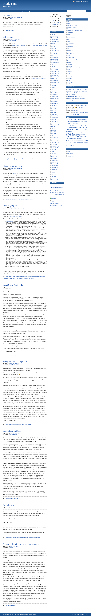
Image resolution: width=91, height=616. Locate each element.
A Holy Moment (71, 94)
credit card (20, 199)
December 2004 (55, 162)
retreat (80, 140)
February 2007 (54, 137)
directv (36, 276)
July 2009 (53, 85)
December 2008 (55, 98)
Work (68, 80)
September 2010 (55, 77)
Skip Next (61, 192)
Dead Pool (69, 34)
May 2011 (53, 64)
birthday (8, 276)
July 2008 (53, 107)
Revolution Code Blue (18, 614)
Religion (11, 40)
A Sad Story (84, 105)
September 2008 (55, 103)
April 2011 (53, 66)
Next (62, 189)
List (54, 189)
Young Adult (18, 364)
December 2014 (55, 38)
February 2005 (54, 158)
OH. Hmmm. (8, 37)
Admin (10, 18)
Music (68, 55)
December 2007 (55, 119)
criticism (10, 537)
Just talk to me (9, 505)
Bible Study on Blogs (12, 431)
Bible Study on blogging (15, 216)
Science (69, 62)
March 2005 (54, 156)
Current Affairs (70, 32)
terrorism (86, 142)
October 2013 (54, 52)
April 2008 (53, 112)
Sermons (69, 66)
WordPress (81, 614)
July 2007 (53, 128)
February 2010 (54, 80)
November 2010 (55, 73)
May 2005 (53, 153)
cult (16, 158)
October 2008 (54, 101)
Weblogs (15, 434)
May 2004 (53, 174)
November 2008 (55, 100)
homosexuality (73, 127)
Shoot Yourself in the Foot (73, 68)
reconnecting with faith (72, 140)
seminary (85, 140)
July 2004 (53, 171)
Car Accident (9, 221)
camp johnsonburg (10, 158)
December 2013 (55, 48)
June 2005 (53, 151)
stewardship (80, 142)
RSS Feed (77, 1)
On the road (8, 15)
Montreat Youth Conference (18, 45)
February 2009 (54, 94)
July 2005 (53, 149)
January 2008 (54, 117)
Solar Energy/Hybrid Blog (23, 11)
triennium (11, 159)
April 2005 (53, 155)
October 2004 (54, 165)
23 (55, 24)
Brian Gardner (32, 614)
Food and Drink (71, 43)
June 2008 (53, 108)
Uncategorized (70, 75)
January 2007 (54, 139)
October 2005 (54, 148)
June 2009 (53, 87)
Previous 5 (57, 190)
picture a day (76, 134)
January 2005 (54, 160)
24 (57, 24)
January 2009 (54, 96)
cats (86, 121)
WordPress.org (70, 156)
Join (51, 189)
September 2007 (55, 124)
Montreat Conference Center (40, 45)
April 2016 (53, 34)
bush (67, 121)
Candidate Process (72, 27)
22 (54, 24)
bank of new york (10, 199)
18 (58, 22)
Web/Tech (69, 76)
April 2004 (53, 176)
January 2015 (54, 36)
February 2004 (54, 179)
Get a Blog (75, 614)
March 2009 (54, 93)
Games (69, 45)
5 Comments (17, 39)
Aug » (54, 29)
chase (15, 199)
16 (55, 22)
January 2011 (54, 69)
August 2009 (54, 84)
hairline (16, 424)
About (11, 11)
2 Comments (16, 546)
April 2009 (53, 91)
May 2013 (53, 55)
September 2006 (55, 146)
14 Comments (16, 433)
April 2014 (53, 46)
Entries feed (70, 153)
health (67, 127)
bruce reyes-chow (82, 119)
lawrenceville (36, 158)
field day (40, 276)
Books (68, 23)
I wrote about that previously (39, 78)
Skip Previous (55, 192)
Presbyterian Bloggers (57, 187)
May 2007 (53, 132)
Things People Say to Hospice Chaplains (77, 89)
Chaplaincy (70, 29)
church (13, 354)
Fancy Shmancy (71, 37)
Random (52, 190)
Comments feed (71, 155)
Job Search (70, 50)
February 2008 (54, 116)
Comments (85, 1)
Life (10, 169)
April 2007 (53, 133)
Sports (68, 69)
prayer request (82, 134)
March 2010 (54, 78)
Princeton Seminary (72, 59)
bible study (8, 498)
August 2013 (54, 53)
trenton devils (73, 144)
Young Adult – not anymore (15, 361)
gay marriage (77, 125)
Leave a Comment (18, 17)
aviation (68, 119)
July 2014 (53, 43)
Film (68, 39)
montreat (11, 30)
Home (5, 11)
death (78, 123)
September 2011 (55, 62)
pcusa (45, 158)
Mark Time (10, 3)
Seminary (69, 64)
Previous (58, 189)
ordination (84, 131)
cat (29, 276)
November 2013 (55, 50)
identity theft (26, 199)
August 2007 (54, 126)
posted (14, 173)
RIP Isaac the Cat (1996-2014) (74, 96)
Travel (68, 73)
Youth (14, 40)
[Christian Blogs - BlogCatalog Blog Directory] (57, 205)
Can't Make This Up (72, 25)
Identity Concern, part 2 (13, 166)
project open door (77, 138)
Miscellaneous (70, 53)
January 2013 (54, 59)
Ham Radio (11, 208)
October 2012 (54, 61)
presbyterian (6, 159)
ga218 (72, 125)
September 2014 (55, 41)
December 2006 (55, 140)
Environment (70, 36)
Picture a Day (70, 57)
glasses (24, 354)
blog (11, 276)
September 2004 (55, 167)
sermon (68, 142)
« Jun (51, 29)
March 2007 (54, 135)
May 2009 (53, 89)
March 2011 (54, 68)
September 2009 (55, 82)
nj (81, 131)
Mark (11, 17)
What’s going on (10, 205)
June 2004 (53, 172)
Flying (68, 41)
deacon (32, 276)
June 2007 (53, 130)
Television (69, 71)
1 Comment (16, 207)
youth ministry (79, 146)
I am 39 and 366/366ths (13, 285)
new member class (77, 131)
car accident (25, 276)
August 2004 (54, 169)
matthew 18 (16, 498)
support (14, 605)
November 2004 (55, 164)
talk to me (37, 537)
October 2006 (54, 144)
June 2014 (53, 45)
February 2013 (54, 57)
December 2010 (55, 71)
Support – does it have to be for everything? (22, 544)
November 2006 (55, 142)
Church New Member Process (74, 30)
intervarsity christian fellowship (25, 158)
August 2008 (54, 105)
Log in (68, 151)
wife (30, 278)
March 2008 (54, 114)
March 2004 (54, 178)
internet (31, 199)
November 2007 (55, 121)
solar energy (73, 142)
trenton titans (80, 144)
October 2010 (54, 75)
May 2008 (53, 110)
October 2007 (54, 123)
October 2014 (54, 39)
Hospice (69, 48)
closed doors (19, 354)
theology (68, 144)
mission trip (15, 278)
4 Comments (16, 363)
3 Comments (17, 287)
